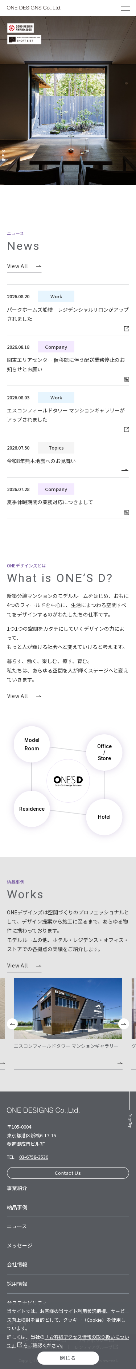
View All (17, 266)
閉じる (68, 1357)
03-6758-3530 (33, 1156)
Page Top (130, 1120)
